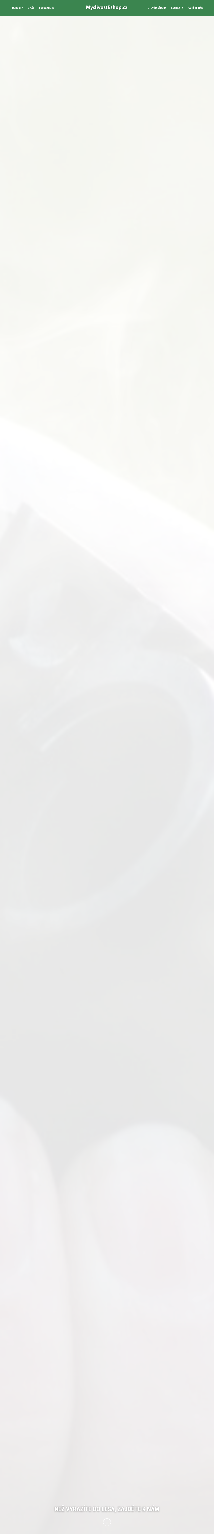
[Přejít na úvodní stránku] (107, 8)
